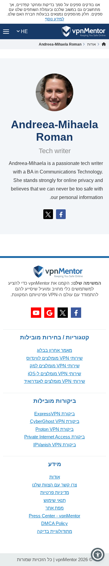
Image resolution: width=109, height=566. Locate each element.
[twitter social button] (63, 312)
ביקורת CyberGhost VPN (54, 421)
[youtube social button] (36, 312)
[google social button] (49, 312)
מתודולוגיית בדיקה (54, 531)
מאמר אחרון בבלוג (54, 350)
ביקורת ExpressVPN (54, 413)
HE (24, 31)
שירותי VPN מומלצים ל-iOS (54, 373)
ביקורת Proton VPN (54, 429)
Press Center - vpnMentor (54, 515)
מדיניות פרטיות (54, 492)
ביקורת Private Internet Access (54, 436)
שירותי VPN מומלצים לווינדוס (54, 358)
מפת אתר (54, 507)
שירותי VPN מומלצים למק (55, 365)
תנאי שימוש (55, 500)
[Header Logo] (83, 31)
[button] (97, 554)
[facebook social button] (76, 312)
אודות (54, 476)
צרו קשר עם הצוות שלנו (54, 484)
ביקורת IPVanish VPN (54, 444)
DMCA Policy (54, 523)
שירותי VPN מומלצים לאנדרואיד (54, 381)
